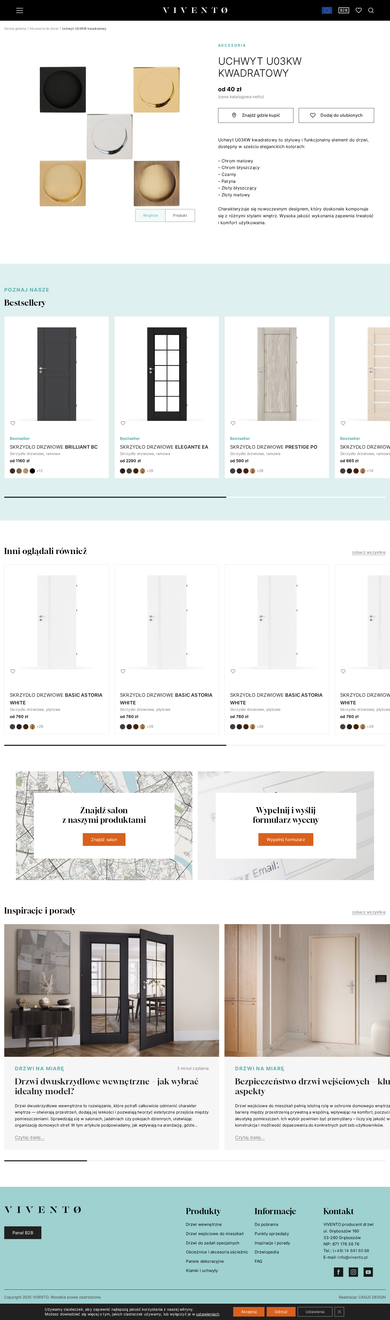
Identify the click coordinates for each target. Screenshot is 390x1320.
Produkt (180, 215)
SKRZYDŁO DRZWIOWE (54, 447)
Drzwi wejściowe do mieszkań (215, 1233)
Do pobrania (266, 1224)
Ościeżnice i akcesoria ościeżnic (217, 1251)
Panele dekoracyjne (205, 1261)
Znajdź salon (104, 839)
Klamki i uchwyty (202, 1270)
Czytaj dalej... (30, 1137)
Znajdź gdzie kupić (261, 115)
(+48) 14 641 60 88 (351, 1250)
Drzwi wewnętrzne (204, 1224)
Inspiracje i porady (272, 1242)
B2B (344, 10)
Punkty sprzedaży (272, 1233)
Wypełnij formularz (286, 839)
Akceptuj (249, 1311)
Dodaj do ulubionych (341, 115)
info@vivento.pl (353, 1257)
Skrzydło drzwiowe (56, 699)
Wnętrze (150, 215)
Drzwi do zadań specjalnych (213, 1242)
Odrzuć (281, 1311)
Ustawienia (315, 1311)
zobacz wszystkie (369, 552)
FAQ (258, 1261)
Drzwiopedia (267, 1251)
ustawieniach (207, 1314)
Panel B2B (22, 1232)
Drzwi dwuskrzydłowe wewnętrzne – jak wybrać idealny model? (107, 1086)
